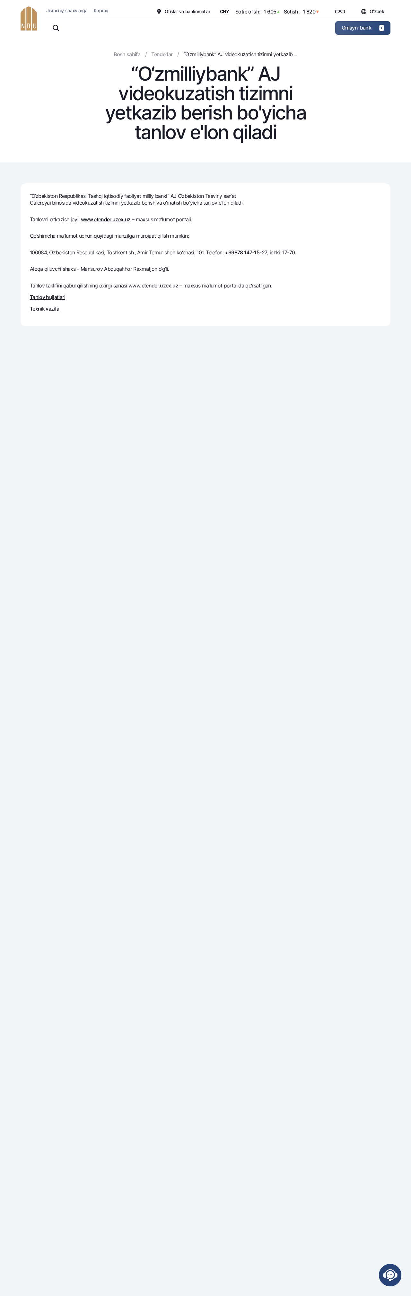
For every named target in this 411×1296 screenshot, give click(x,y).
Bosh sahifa (127, 54)
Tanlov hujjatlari (47, 297)
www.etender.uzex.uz (106, 219)
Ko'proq (101, 10)
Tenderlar (161, 54)
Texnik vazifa (44, 308)
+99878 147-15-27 (246, 252)
